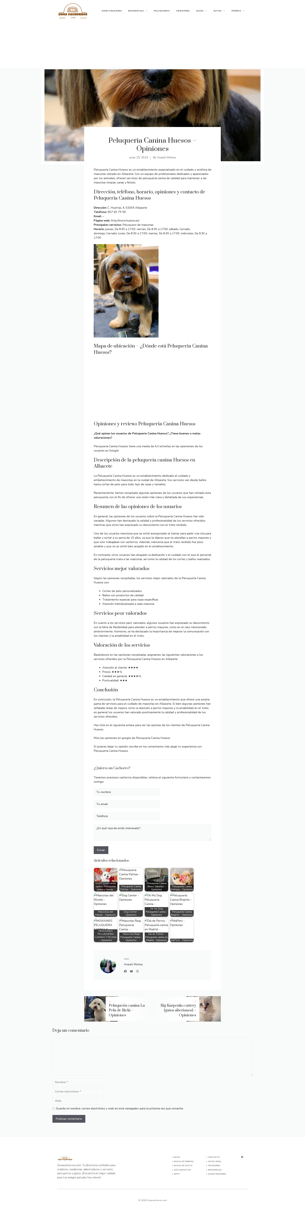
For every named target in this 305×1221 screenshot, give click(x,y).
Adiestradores (112, 11)
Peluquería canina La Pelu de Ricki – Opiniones (127, 1010)
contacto (214, 1157)
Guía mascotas (182, 1170)
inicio (177, 1157)
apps (177, 1174)
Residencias (136, 11)
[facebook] (242, 1157)
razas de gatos (183, 1165)
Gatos (218, 11)
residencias (215, 1170)
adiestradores (217, 1174)
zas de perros (185, 1161)
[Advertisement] (152, 45)
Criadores (183, 11)
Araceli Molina (166, 157)
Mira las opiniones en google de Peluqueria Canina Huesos (132, 738)
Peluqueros (162, 11)
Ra (175, 1161)
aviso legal (214, 1161)
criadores (214, 1165)
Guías (200, 11)
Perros (236, 11)
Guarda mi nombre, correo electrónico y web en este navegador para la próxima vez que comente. (119, 1108)
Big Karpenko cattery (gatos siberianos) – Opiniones (178, 1010)
